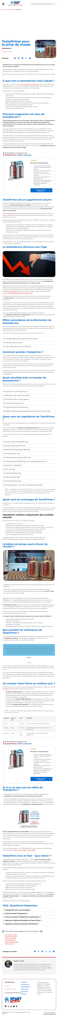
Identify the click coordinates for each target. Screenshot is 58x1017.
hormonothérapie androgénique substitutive (19, 293)
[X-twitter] (8, 1006)
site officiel (11, 213)
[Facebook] (5, 1006)
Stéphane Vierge (19, 961)
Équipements (25, 987)
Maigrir (23, 982)
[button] (3, 4)
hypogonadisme (13, 291)
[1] (27, 662)
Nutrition (24, 991)
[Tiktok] (11, 1006)
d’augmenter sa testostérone (29, 84)
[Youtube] (14, 1006)
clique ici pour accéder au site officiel (24, 850)
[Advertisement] (29, 22)
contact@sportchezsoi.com (13, 992)
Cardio (23, 994)
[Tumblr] (17, 1006)
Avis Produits (10, 9)
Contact (7, 986)
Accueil (3, 9)
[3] (30, 662)
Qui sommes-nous (10, 989)
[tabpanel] (29, 652)
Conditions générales (49, 1012)
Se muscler (25, 984)
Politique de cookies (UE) (49, 1014)
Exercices (24, 989)
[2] (29, 662)
